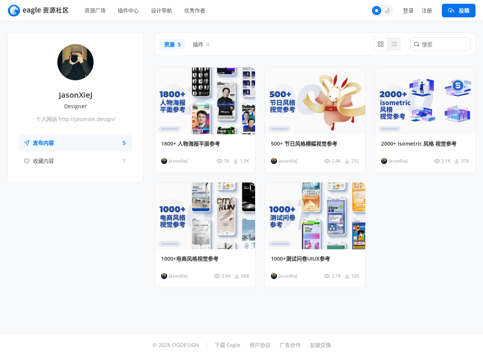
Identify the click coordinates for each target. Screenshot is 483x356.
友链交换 (320, 344)
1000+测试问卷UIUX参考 (300, 258)
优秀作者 (194, 10)
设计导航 (161, 10)
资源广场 (95, 10)
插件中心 (128, 10)
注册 (426, 10)
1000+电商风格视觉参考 (189, 258)
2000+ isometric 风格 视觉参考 (419, 143)
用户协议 (260, 344)
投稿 (464, 10)
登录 (408, 10)
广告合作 (290, 344)
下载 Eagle (227, 344)
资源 (172, 44)
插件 (201, 44)
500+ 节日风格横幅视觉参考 (304, 143)
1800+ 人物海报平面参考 (190, 143)
